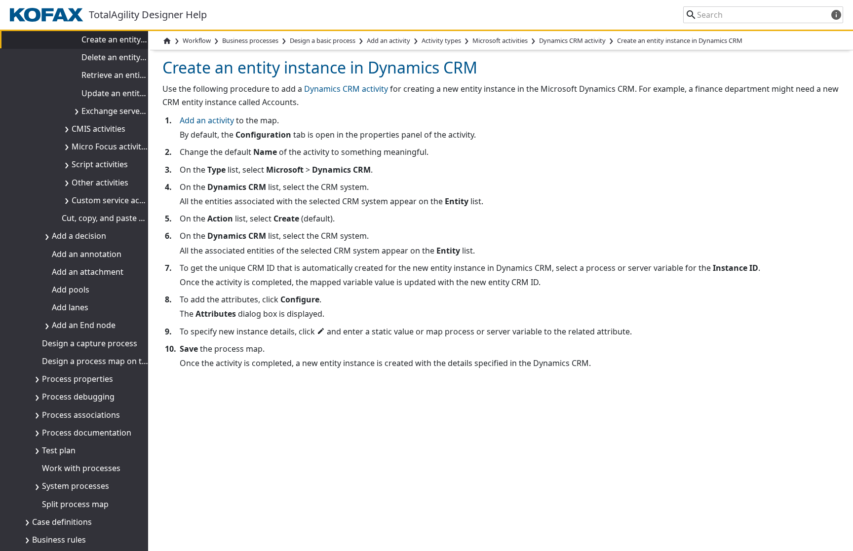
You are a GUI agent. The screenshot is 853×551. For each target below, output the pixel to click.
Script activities (100, 164)
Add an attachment (87, 271)
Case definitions (62, 521)
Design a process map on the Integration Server (132, 361)
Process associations (81, 414)
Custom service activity (114, 200)
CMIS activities (98, 128)
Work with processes (81, 468)
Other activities (100, 182)
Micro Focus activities (112, 146)
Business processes (250, 40)
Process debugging (78, 396)
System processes (75, 485)
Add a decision (79, 235)
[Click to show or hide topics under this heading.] (74, 111)
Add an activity (207, 120)
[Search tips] (836, 14)
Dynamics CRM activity (572, 40)
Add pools (70, 289)
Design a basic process (322, 40)
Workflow (197, 40)
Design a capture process (89, 343)
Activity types (441, 40)
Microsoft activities (500, 40)
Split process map (75, 504)
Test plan (59, 450)
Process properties (77, 378)
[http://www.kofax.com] (49, 15)
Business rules (59, 539)
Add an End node (84, 325)
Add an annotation (86, 254)
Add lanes (70, 307)
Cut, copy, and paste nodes (112, 218)
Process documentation (86, 432)
